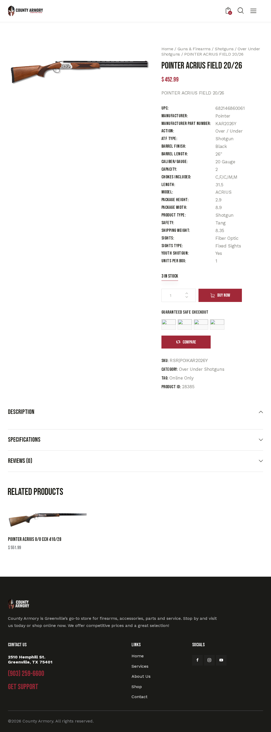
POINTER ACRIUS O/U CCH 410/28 (34, 539)
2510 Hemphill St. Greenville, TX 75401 (30, 659)
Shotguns (224, 48)
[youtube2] (221, 660)
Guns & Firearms (194, 48)
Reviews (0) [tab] (20, 461)
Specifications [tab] (24, 440)
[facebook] (197, 660)
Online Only (181, 378)
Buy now (223, 295)
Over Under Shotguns (201, 369)
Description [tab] (21, 412)
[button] (253, 11)
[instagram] (209, 660)
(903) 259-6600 (26, 674)
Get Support (23, 687)
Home (167, 48)
